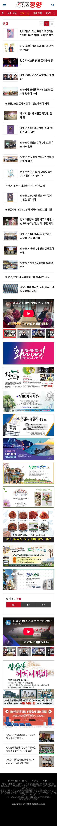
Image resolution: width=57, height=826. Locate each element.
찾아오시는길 (13, 780)
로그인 (28, 5)
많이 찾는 (13, 598)
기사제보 (46, 780)
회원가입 (35, 780)
